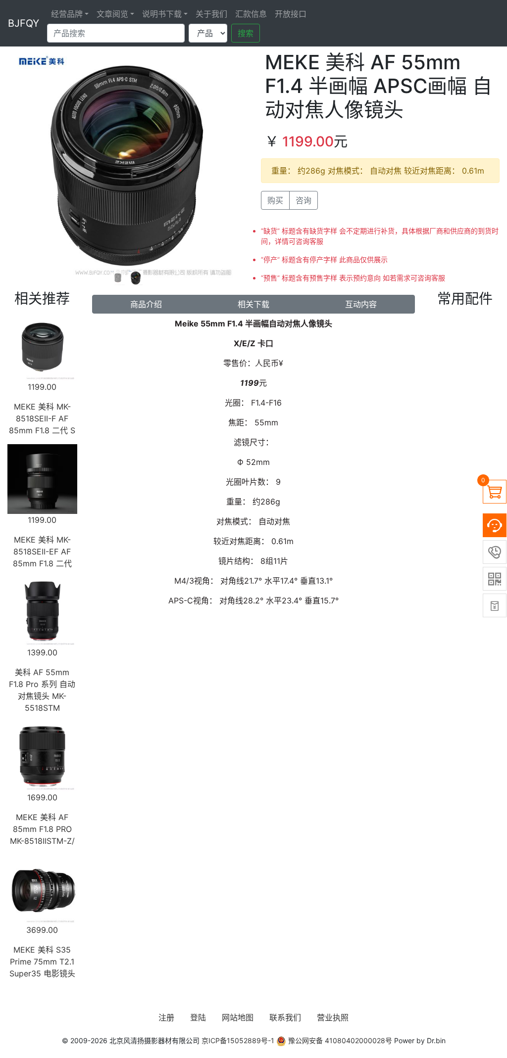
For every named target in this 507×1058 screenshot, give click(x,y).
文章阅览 (112, 14)
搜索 (246, 33)
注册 (166, 1017)
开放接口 (290, 14)
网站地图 (238, 1017)
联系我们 (285, 1017)
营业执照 (333, 1017)
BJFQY (23, 23)
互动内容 (361, 304)
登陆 (198, 1017)
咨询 (303, 200)
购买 (275, 200)
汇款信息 (251, 14)
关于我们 (211, 14)
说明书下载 (162, 14)
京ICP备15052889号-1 (238, 1040)
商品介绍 (146, 304)
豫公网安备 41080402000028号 (339, 1040)
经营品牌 (67, 14)
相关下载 (253, 304)
